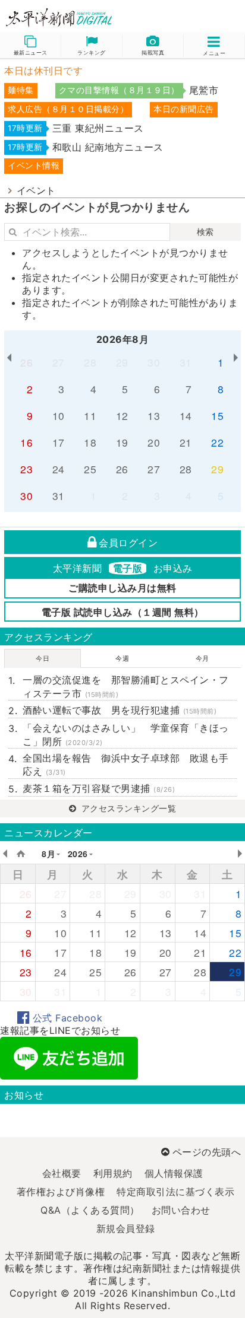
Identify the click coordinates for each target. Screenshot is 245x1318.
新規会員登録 (125, 1228)
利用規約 (113, 1173)
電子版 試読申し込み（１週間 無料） (123, 612)
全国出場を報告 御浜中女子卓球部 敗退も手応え (126, 764)
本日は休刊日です (43, 71)
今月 (202, 658)
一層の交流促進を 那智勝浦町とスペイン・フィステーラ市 (126, 686)
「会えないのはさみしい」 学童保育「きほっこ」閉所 (126, 734)
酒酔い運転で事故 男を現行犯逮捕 (119, 710)
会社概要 (61, 1173)
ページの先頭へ (206, 1152)
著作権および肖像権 (61, 1192)
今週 (122, 658)
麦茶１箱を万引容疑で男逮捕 (99, 788)
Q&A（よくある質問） (90, 1210)
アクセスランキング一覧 (127, 808)
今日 (42, 658)
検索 (205, 232)
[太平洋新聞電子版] (61, 18)
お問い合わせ (181, 1210)
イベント (36, 190)
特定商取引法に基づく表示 (175, 1192)
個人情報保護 (174, 1173)
